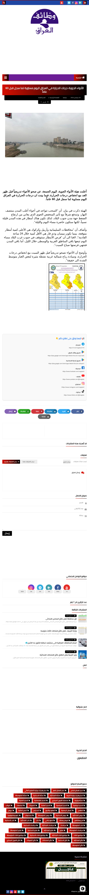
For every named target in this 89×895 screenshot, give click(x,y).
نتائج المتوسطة (77, 845)
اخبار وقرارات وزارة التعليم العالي (36, 790)
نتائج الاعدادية (63, 840)
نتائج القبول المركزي (13, 840)
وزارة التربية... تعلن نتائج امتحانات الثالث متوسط (59, 631)
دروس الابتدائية (78, 815)
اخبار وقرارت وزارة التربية (75, 795)
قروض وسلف (63, 820)
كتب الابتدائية (25, 820)
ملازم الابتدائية (49, 830)
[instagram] (76, 2)
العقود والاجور (50, 810)
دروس (10, 810)
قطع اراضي (49, 820)
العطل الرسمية (66, 810)
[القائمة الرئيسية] (5, 77)
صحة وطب (28, 815)
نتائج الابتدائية (78, 840)
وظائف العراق (64, 891)
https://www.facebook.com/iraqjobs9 (73, 371)
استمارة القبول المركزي (60, 800)
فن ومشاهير (78, 820)
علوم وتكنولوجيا (13, 815)
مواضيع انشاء (78, 835)
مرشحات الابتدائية (48, 825)
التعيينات (32, 805)
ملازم (61, 830)
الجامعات (20, 805)
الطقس (80, 810)
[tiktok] (65, 2)
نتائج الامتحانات (47, 840)
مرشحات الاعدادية (30, 825)
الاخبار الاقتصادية (40, 800)
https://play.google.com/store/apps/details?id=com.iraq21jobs (66, 355)
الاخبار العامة (41, 97)
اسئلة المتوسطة (21, 795)
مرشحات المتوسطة (76, 830)
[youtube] (61, 2)
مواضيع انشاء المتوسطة (15, 835)
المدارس (36, 810)
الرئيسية (79, 77)
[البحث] (4, 2)
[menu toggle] (85, 2)
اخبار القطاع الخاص (77, 790)
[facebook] (72, 2)
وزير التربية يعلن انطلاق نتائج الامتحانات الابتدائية (58, 655)
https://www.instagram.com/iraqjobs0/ (72, 387)
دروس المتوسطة (44, 815)
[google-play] (80, 2)
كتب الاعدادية (9, 820)
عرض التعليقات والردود (10, 461)
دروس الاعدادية (61, 815)
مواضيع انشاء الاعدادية (38, 835)
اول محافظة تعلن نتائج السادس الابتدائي (61, 619)
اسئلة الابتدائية (55, 795)
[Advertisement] (44, 54)
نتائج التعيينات (31, 840)
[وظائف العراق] (44, 21)
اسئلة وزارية (79, 800)
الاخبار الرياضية (78, 805)
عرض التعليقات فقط (28, 461)
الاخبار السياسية (61, 805)
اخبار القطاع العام (58, 790)
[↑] (44, 889)
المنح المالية (22, 810)
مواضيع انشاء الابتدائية (59, 835)
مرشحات (63, 825)
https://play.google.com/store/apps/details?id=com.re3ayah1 (66, 363)
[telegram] (69, 2)
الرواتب (8, 805)
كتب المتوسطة (77, 825)
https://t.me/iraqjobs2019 (76, 347)
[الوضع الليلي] (83, 889)
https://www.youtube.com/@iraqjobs (73, 379)
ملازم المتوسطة (15, 830)
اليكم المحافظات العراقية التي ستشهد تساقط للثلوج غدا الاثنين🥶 (51, 643)
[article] (24, 430)
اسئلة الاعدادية (38, 795)
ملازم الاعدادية (33, 830)
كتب (37, 820)
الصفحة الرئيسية (54, 97)
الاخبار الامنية (23, 800)
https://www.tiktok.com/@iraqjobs (74, 395)
